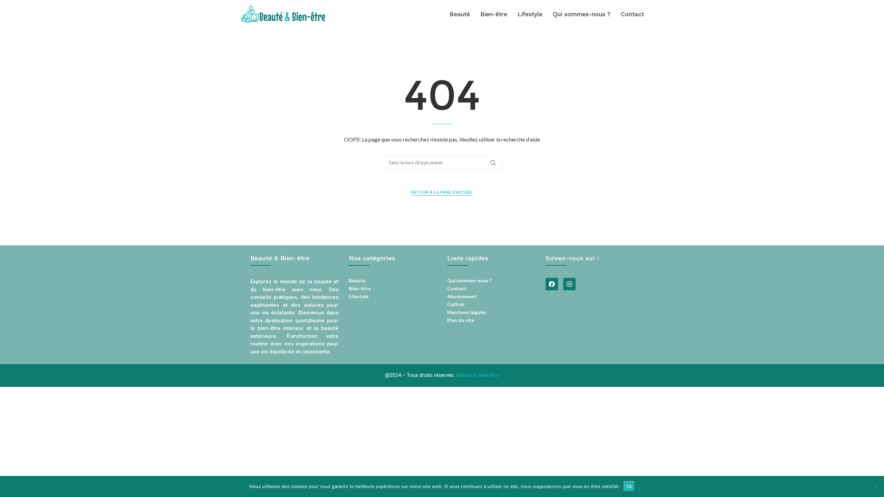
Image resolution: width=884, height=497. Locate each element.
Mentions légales (467, 312)
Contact (632, 14)
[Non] (875, 486)
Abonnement (462, 296)
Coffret (455, 304)
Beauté (460, 14)
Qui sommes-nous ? (582, 14)
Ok (629, 486)
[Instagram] (569, 284)
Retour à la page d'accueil (442, 192)
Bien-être (493, 14)
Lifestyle (530, 14)
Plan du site (460, 320)
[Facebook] (552, 284)
